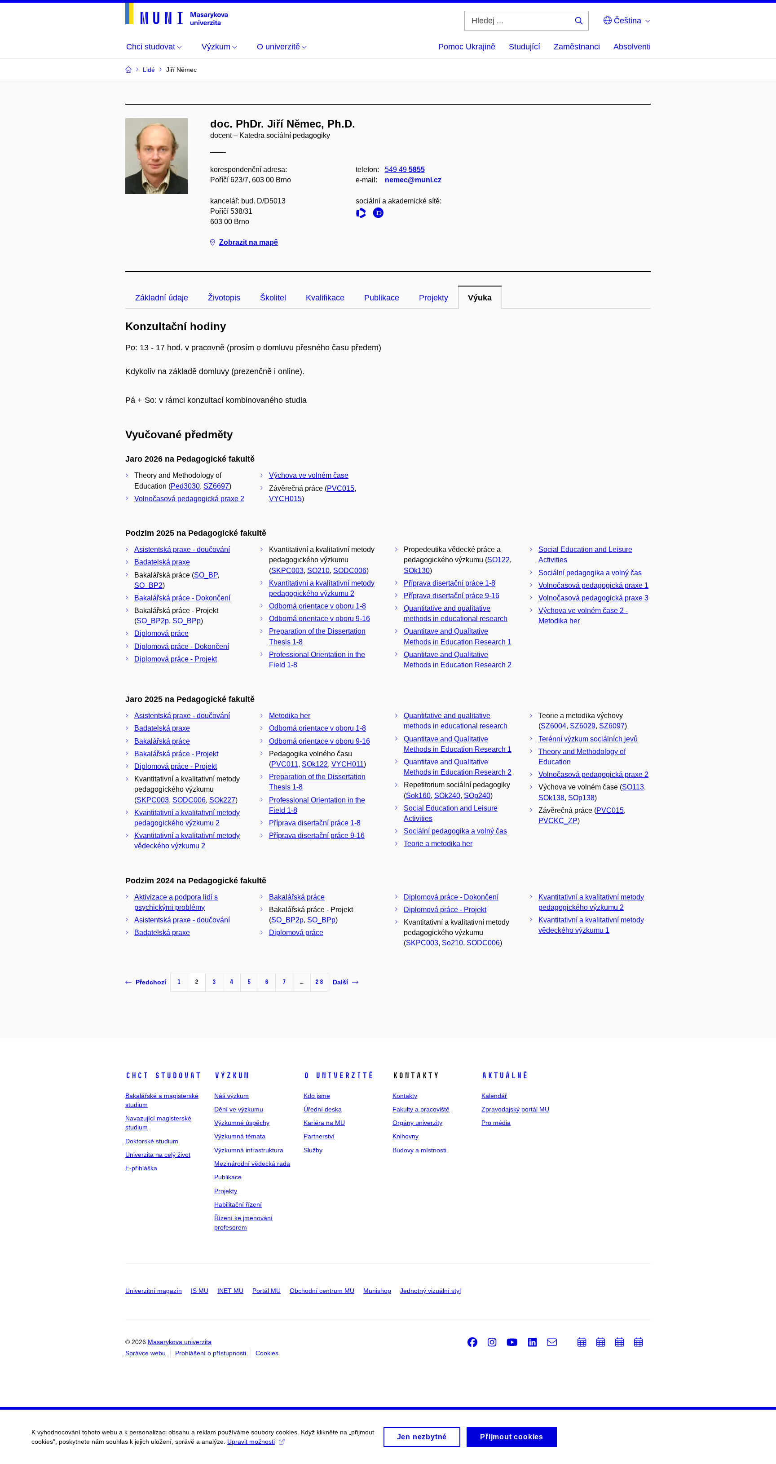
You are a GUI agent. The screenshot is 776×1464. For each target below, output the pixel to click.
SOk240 (447, 795)
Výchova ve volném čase (308, 475)
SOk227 (222, 800)
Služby (313, 1150)
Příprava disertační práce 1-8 (449, 583)
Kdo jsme (317, 1095)
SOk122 (315, 764)
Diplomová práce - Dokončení (181, 646)
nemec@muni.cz (413, 180)
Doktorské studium (151, 1141)
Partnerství (319, 1136)
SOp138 (581, 798)
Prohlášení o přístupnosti (210, 1353)
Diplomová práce (161, 633)
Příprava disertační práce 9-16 (451, 596)
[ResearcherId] (363, 214)
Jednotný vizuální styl (430, 1290)
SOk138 (551, 798)
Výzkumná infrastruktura (248, 1150)
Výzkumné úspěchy (241, 1122)
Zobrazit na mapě (248, 242)
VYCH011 (347, 764)
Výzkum (231, 1075)
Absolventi (632, 46)
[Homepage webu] (176, 14)
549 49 (405, 169)
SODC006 (349, 570)
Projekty (433, 297)
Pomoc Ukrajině (466, 46)
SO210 (318, 570)
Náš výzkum (231, 1095)
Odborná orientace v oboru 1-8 (317, 606)
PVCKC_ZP (558, 821)
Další (340, 982)
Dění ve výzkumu (238, 1109)
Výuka (480, 297)
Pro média (496, 1122)
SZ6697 (216, 486)
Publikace (381, 297)
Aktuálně (504, 1075)
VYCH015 (285, 499)
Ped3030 (185, 486)
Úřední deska (323, 1109)
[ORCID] (380, 214)
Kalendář (494, 1095)
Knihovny (405, 1136)
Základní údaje (161, 297)
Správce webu (145, 1353)
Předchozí (151, 982)
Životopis (224, 297)
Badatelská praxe (162, 562)
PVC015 (340, 488)
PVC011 (284, 764)
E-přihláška (141, 1168)
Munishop (377, 1290)
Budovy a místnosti (419, 1150)
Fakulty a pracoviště (421, 1109)
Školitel (273, 297)
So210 (452, 943)
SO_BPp (186, 621)
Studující (524, 46)
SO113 (633, 787)
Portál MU (266, 1290)
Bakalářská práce (162, 741)
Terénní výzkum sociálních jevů (588, 739)
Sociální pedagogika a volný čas (590, 573)
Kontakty (404, 1095)
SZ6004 (553, 726)
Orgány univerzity (417, 1122)
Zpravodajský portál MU (515, 1109)
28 (319, 982)
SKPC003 (287, 570)
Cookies (267, 1353)
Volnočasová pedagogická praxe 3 (593, 598)
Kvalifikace (325, 297)
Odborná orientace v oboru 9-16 (319, 618)
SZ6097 (612, 726)
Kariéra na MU (324, 1122)
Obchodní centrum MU (322, 1290)
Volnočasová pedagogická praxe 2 (189, 499)
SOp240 (477, 795)
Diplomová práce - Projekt (175, 659)
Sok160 (418, 795)
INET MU (230, 1290)
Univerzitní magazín (153, 1290)
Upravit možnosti (251, 1441)
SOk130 (417, 570)
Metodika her (289, 715)
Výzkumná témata (239, 1136)
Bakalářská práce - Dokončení (182, 598)
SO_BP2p (153, 621)
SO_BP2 (148, 585)
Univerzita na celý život (157, 1154)
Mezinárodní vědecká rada (252, 1163)
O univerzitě (339, 1075)
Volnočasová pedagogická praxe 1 (593, 585)
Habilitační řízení (238, 1204)
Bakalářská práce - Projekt (176, 754)
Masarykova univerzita (180, 1341)
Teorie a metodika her (438, 843)
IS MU (199, 1290)
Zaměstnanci (577, 46)
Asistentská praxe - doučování (182, 549)
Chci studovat (163, 1075)
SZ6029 (582, 726)
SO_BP (205, 575)
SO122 (498, 560)
